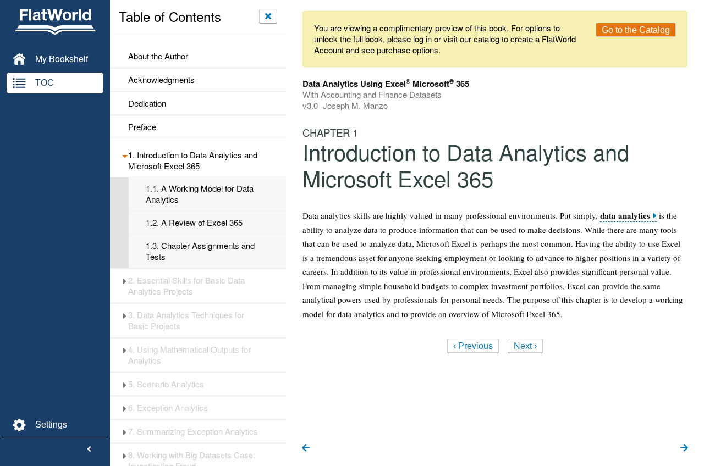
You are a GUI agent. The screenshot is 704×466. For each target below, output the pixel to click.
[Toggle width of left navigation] (89, 449)
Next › (525, 346)
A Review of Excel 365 (194, 222)
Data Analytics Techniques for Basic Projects (186, 320)
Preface (142, 126)
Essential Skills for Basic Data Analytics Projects (186, 286)
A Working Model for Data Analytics (200, 194)
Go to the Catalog (636, 30)
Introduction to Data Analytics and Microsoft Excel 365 (192, 160)
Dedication (147, 103)
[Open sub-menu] (124, 154)
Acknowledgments (161, 79)
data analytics (625, 215)
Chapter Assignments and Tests (200, 251)
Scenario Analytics (166, 384)
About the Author (158, 56)
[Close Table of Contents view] (268, 16)
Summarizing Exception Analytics (193, 431)
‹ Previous (473, 346)
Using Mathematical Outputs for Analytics (189, 355)
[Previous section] (306, 448)
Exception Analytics (168, 407)
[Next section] (684, 448)
